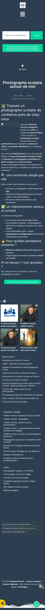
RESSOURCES (8, 357)
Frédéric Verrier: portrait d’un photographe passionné (22, 435)
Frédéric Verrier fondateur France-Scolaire (21, 415)
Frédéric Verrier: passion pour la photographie (17, 423)
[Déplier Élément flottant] (36, 604)
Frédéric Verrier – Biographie (15, 419)
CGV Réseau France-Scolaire (16, 487)
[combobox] (16, 35)
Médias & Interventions (13, 455)
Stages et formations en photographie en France (20, 368)
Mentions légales (10, 490)
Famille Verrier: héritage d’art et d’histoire (21, 451)
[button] (22, 14)
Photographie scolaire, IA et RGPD (18, 471)
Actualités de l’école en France (15, 360)
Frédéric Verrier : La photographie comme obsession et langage (21, 429)
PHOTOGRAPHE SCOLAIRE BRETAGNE (16, 524)
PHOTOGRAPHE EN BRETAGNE (14, 532)
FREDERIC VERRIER (11, 412)
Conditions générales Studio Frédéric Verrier (19, 482)
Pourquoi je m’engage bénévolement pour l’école (21, 446)
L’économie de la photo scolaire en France (20, 376)
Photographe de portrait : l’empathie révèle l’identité (22, 441)
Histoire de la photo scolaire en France (19, 373)
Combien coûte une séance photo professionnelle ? (18, 459)
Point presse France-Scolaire (14, 402)
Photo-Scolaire (29, 99)
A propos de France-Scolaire (14, 380)
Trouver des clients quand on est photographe (16, 390)
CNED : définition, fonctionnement (17, 364)
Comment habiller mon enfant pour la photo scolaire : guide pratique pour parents (21, 384)
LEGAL (6, 467)
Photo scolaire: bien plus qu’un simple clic (20, 398)
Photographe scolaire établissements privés (18, 528)
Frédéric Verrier (17, 99)
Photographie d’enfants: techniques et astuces (22, 395)
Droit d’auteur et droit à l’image (17, 474)
